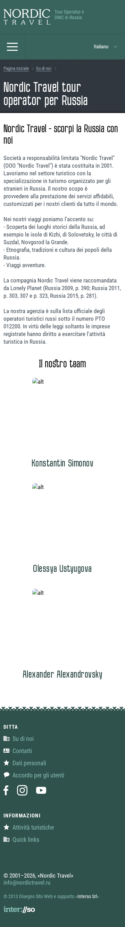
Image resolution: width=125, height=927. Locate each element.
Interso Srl (87, 896)
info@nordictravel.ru (26, 882)
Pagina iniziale (16, 68)
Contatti (22, 750)
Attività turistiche (33, 827)
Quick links (25, 839)
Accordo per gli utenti (38, 775)
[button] (106, 47)
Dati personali (29, 763)
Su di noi (43, 68)
